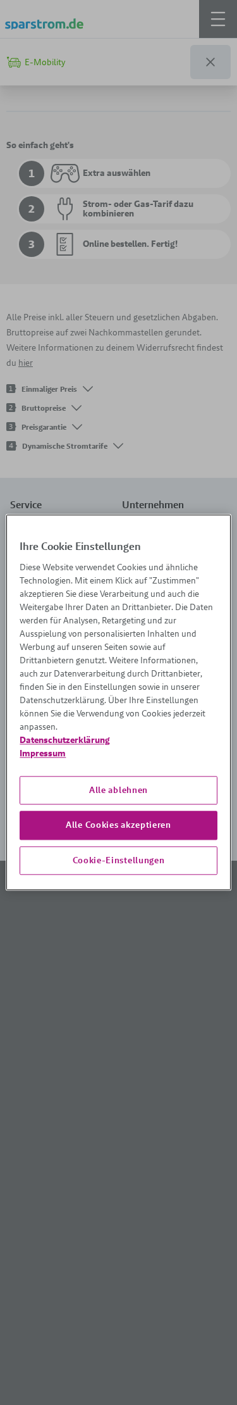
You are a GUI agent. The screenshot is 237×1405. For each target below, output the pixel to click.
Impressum (43, 753)
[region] (118, 702)
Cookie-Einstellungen (119, 860)
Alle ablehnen (118, 790)
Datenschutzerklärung (65, 740)
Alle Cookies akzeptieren (118, 824)
